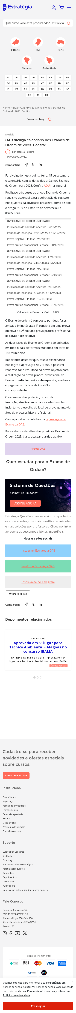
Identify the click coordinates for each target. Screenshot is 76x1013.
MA (17, 83)
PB (59, 83)
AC (8, 77)
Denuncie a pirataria (13, 814)
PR (16, 89)
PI (8, 89)
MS (33, 83)
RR (50, 89)
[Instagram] (5, 933)
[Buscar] (68, 23)
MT (42, 83)
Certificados (9, 881)
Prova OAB (38, 449)
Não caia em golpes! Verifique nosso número (25, 890)
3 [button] (41, 678)
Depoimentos (9, 877)
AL (16, 77)
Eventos (6, 818)
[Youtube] (17, 933)
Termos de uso (10, 809)
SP (38, 95)
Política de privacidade (14, 805)
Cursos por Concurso (13, 851)
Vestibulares (9, 856)
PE (67, 83)
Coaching (7, 860)
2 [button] (38, 678)
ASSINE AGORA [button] (25, 503)
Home (6, 107)
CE (50, 77)
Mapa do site (9, 822)
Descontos (8, 873)
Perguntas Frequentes (14, 868)
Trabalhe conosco (12, 831)
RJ (25, 89)
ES (67, 77)
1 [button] (35, 678)
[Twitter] (25, 933)
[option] (38, 650)
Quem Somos (9, 797)
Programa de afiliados (14, 826)
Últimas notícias (18, 593)
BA (42, 77)
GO (8, 83)
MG (25, 83)
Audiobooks (9, 885)
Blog (15, 107)
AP (33, 77)
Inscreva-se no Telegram (38, 582)
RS (59, 89)
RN (33, 89)
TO (46, 95)
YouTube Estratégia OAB (38, 566)
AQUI (47, 186)
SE (29, 95)
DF (59, 77)
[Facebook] (11, 933)
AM (25, 77)
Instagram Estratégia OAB (38, 550)
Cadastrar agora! (16, 775)
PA (50, 83)
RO (42, 89)
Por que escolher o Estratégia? (18, 864)
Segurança (8, 801)
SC (67, 89)
